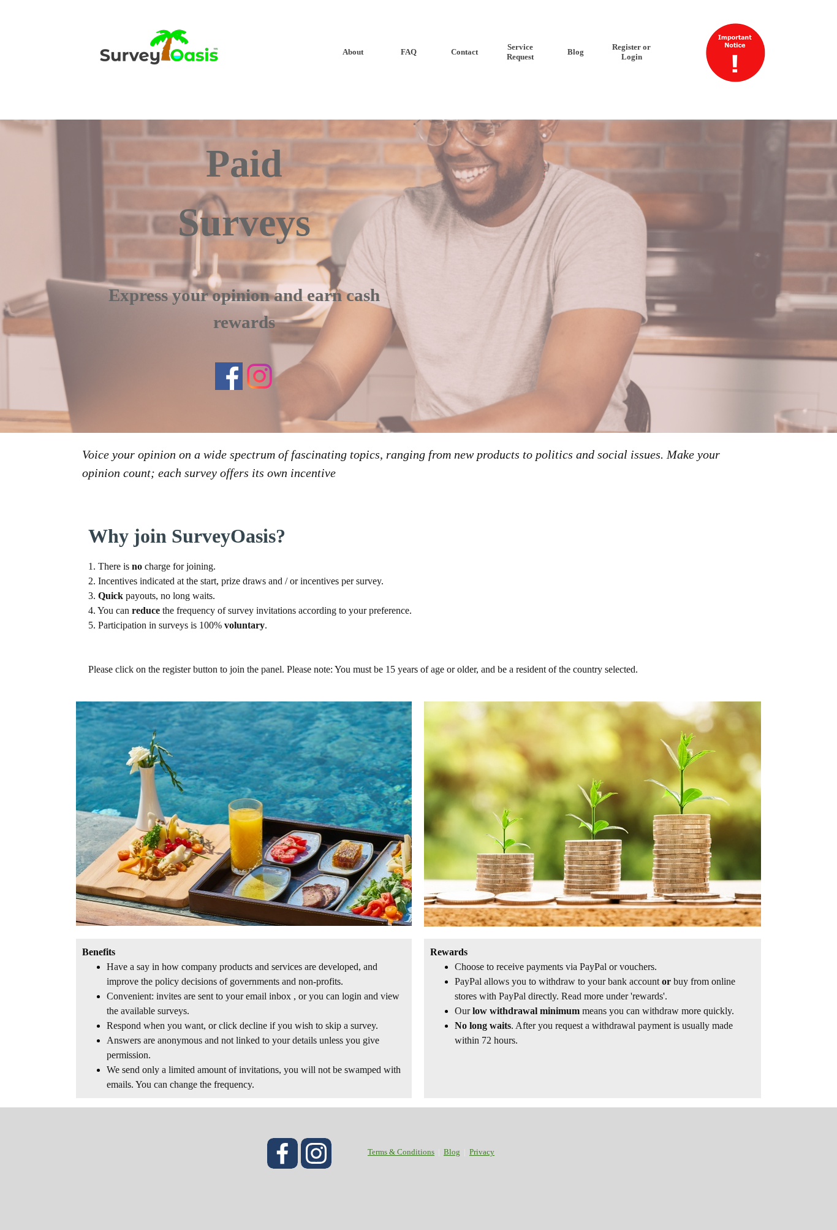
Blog (575, 51)
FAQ (409, 51)
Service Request (520, 51)
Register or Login (631, 51)
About (353, 51)
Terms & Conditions (401, 1151)
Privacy (481, 1151)
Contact (464, 51)
